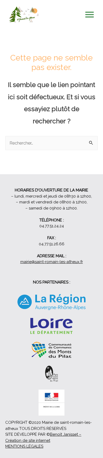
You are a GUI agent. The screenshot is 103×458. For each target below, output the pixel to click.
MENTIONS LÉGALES (24, 446)
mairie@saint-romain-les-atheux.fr (51, 261)
